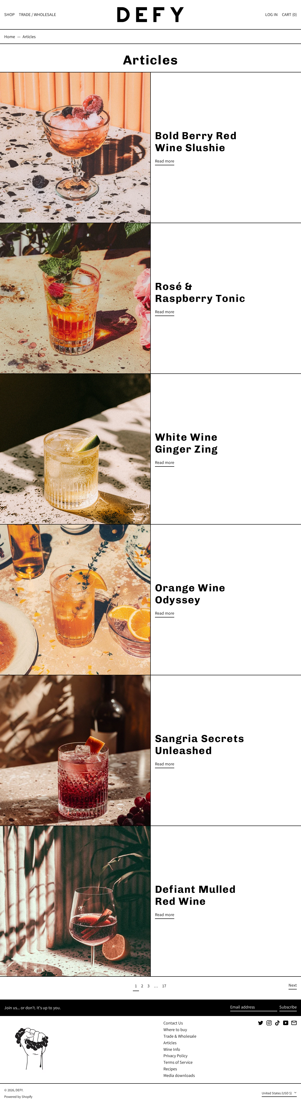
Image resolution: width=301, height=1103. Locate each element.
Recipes (170, 1068)
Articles (29, 36)
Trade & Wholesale (179, 1036)
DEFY (19, 1090)
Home (9, 36)
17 (165, 985)
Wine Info (171, 1049)
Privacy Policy (175, 1055)
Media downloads (179, 1075)
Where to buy (175, 1029)
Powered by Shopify (18, 1096)
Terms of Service (178, 1062)
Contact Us (173, 1023)
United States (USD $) (277, 1093)
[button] (289, 14)
